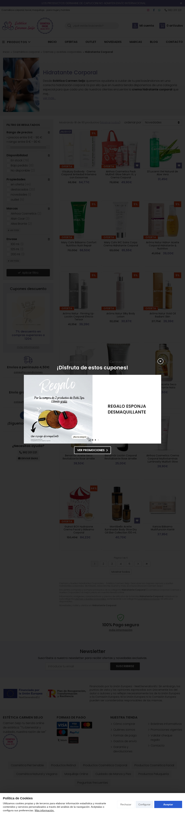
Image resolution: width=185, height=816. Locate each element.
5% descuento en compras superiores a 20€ (127, 409)
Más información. (44, 810)
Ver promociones (91, 450)
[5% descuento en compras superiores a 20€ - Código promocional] (58, 409)
